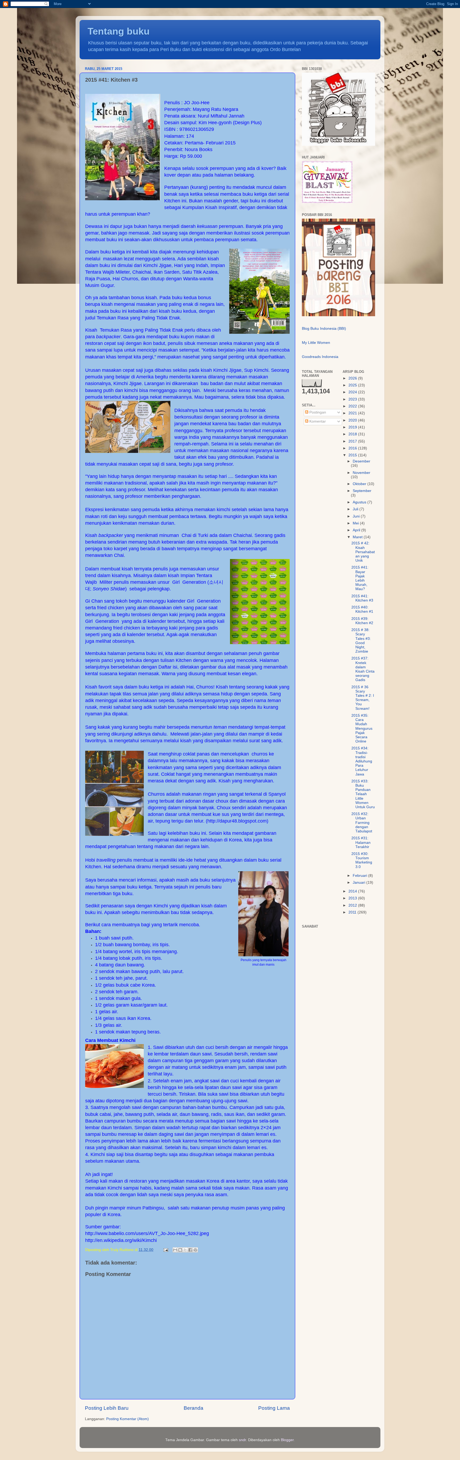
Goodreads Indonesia (320, 357)
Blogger (287, 1440)
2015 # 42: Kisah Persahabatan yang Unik (363, 551)
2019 (353, 427)
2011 (353, 912)
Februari (360, 876)
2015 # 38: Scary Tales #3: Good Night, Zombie (361, 640)
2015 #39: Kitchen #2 (362, 621)
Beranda (193, 1408)
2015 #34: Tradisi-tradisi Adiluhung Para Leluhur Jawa (361, 761)
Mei (356, 523)
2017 (353, 441)
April (357, 530)
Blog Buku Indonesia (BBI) (324, 329)
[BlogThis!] (180, 1250)
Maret (358, 537)
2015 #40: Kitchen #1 (362, 609)
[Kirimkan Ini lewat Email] (175, 1250)
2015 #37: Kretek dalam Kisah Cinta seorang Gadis (363, 669)
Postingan (317, 412)
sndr (242, 1440)
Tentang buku (119, 31)
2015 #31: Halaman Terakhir (361, 842)
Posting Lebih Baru (107, 1408)
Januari (359, 883)
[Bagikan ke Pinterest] (195, 1250)
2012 (353, 905)
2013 (353, 898)
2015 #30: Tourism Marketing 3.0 (361, 860)
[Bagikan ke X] (185, 1250)
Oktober (360, 484)
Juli (356, 509)
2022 (353, 406)
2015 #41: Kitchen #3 (362, 598)
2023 (353, 399)
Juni (357, 516)
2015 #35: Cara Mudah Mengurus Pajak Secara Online (361, 728)
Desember (361, 461)
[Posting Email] (165, 1250)
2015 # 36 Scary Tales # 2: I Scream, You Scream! (362, 698)
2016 (353, 448)
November (361, 473)
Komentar (317, 421)
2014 (353, 891)
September (362, 491)
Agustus (360, 502)
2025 (353, 385)
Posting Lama (274, 1408)
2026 (353, 378)
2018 (353, 434)
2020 (353, 420)
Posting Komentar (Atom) (127, 1419)
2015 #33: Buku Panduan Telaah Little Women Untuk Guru (363, 794)
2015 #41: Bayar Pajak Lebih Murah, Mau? (359, 578)
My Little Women (316, 343)
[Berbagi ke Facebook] (190, 1250)
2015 (353, 455)
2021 (353, 413)
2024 (353, 392)
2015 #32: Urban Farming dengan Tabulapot (361, 822)
